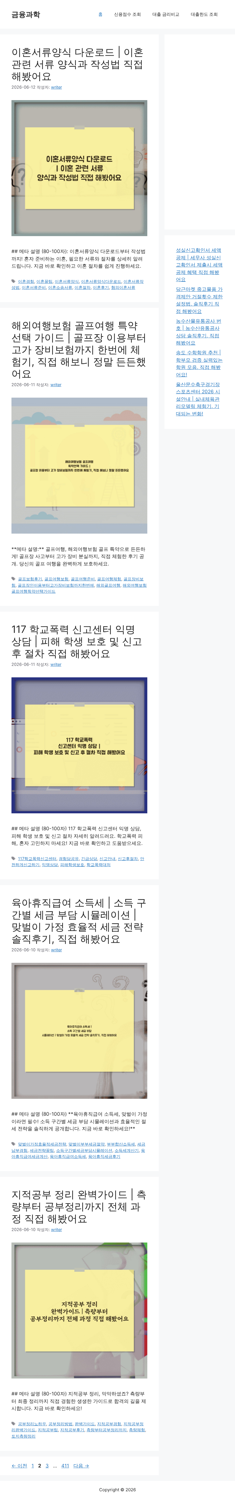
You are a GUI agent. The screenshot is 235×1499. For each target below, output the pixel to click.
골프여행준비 (83, 578)
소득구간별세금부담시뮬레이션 (84, 1150)
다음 (81, 1466)
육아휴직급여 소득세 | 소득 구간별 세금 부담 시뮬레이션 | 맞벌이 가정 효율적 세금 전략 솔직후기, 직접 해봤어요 (78, 921)
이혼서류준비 (34, 287)
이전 (19, 1466)
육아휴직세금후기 (104, 1156)
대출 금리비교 (165, 14)
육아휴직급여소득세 (68, 1156)
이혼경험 (26, 281)
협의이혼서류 (123, 287)
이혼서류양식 (67, 281)
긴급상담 (89, 858)
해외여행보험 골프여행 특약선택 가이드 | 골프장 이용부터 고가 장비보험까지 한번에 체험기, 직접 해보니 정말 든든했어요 (78, 349)
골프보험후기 (30, 578)
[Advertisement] (200, 132)
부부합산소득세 (121, 1144)
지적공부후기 (72, 1429)
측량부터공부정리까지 (107, 1429)
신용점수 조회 (127, 14)
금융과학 (25, 14)
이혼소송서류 (60, 287)
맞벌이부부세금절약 (86, 1144)
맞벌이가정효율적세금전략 (42, 1144)
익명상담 (50, 864)
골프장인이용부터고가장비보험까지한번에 (56, 585)
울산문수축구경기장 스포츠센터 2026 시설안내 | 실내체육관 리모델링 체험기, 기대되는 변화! (198, 399)
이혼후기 (101, 287)
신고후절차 (128, 858)
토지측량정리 (23, 1436)
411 (65, 1466)
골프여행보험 (56, 578)
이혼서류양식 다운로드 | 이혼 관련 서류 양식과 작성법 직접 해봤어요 (77, 64)
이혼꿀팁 (44, 281)
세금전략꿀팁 (42, 1150)
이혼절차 (83, 287)
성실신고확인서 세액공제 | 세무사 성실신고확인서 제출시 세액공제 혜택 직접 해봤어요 (199, 264)
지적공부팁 (48, 1429)
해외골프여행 (108, 585)
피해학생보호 (72, 864)
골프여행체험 (109, 578)
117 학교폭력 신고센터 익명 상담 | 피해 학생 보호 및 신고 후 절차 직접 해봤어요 (76, 641)
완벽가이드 (85, 1423)
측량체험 (137, 1429)
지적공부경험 (109, 1423)
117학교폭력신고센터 (37, 858)
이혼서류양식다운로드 (101, 281)
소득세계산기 (127, 1150)
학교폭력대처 (99, 864)
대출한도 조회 (204, 14)
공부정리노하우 (32, 1423)
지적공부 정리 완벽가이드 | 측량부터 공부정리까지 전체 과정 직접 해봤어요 (78, 1206)
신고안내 (107, 858)
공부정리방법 (60, 1423)
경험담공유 (69, 858)
